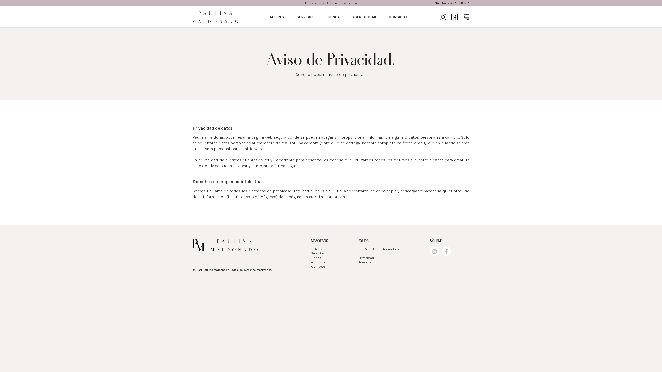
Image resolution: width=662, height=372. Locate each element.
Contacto (398, 17)
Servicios (305, 17)
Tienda (333, 17)
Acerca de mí (364, 17)
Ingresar (441, 3)
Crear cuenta (460, 3)
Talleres (276, 17)
